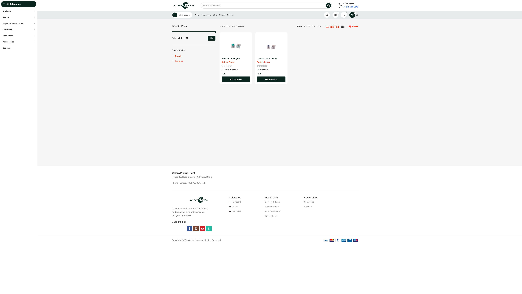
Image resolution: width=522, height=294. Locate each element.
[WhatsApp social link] (209, 228)
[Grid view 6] (337, 26)
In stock (179, 61)
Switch (231, 26)
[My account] (327, 15)
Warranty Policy (272, 206)
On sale (178, 56)
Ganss (222, 15)
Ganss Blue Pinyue (231, 58)
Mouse (235, 206)
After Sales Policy (272, 211)
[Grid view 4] (342, 26)
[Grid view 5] (332, 26)
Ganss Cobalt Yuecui (267, 58)
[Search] (328, 5)
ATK (215, 15)
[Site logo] (183, 5)
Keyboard (236, 202)
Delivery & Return (272, 202)
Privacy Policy (271, 216)
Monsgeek (206, 15)
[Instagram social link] (196, 228)
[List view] (327, 26)
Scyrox (230, 15)
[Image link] (199, 200)
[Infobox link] (183, 173)
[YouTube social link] (202, 228)
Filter (211, 38)
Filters (355, 26)
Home (223, 26)
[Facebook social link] (189, 228)
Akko (197, 15)
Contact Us (309, 202)
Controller (236, 211)
